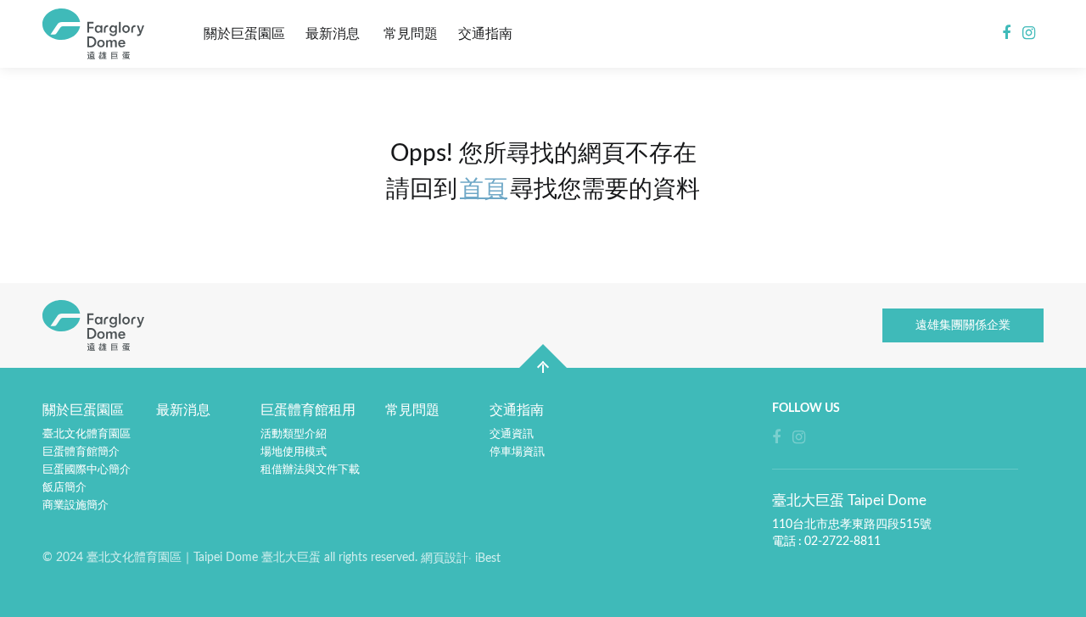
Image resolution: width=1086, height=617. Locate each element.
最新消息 (332, 34)
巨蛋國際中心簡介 (86, 469)
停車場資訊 (517, 452)
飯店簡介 (64, 487)
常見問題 (410, 34)
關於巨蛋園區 (244, 34)
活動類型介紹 (293, 434)
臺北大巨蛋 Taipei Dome (97, 33)
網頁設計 (444, 558)
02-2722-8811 (842, 542)
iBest (488, 558)
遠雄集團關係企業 (962, 325)
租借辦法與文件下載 (310, 469)
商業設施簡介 (75, 505)
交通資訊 (512, 434)
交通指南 (485, 34)
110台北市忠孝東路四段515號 (852, 525)
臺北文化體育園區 (86, 434)
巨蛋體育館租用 (307, 410)
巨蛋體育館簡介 (81, 452)
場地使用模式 (293, 452)
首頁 (483, 189)
